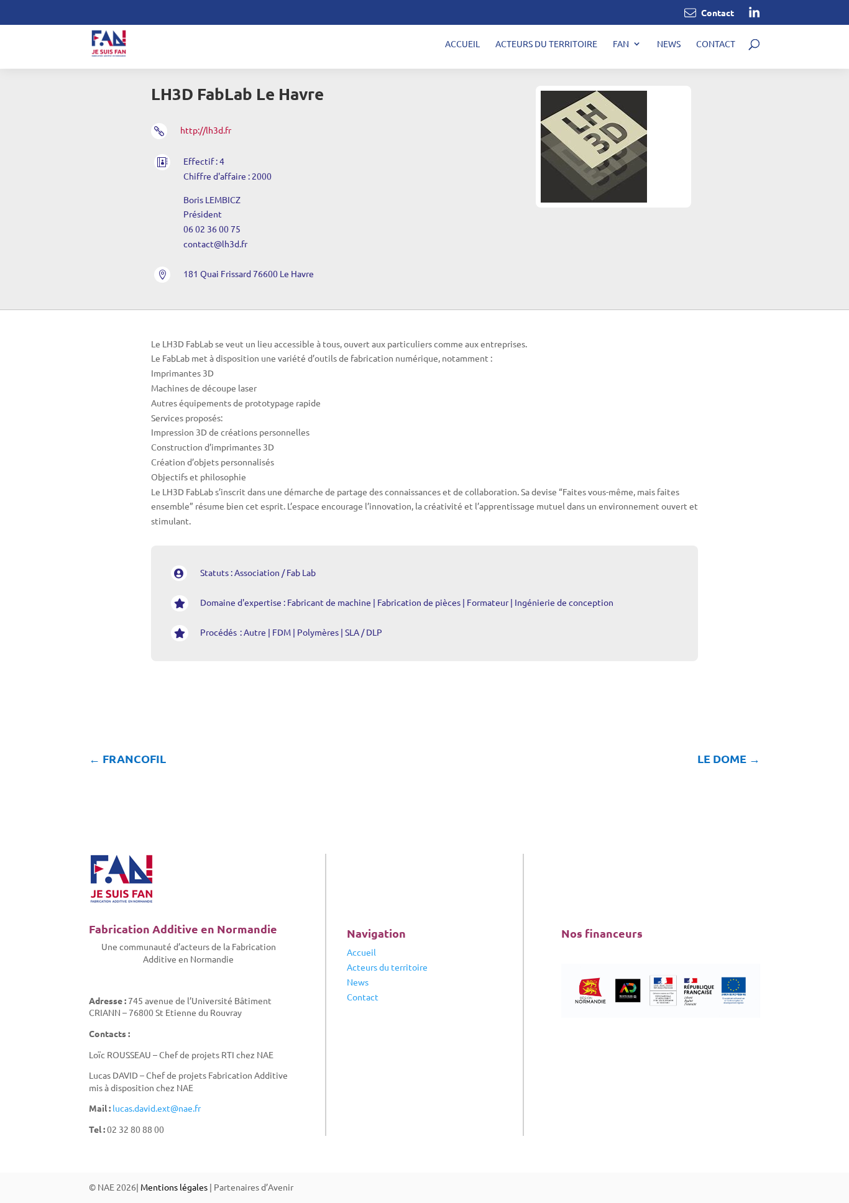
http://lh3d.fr (205, 129)
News (669, 44)
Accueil (462, 44)
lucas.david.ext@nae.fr (156, 1108)
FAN (621, 44)
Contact (715, 44)
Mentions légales (174, 1186)
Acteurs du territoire (546, 44)
